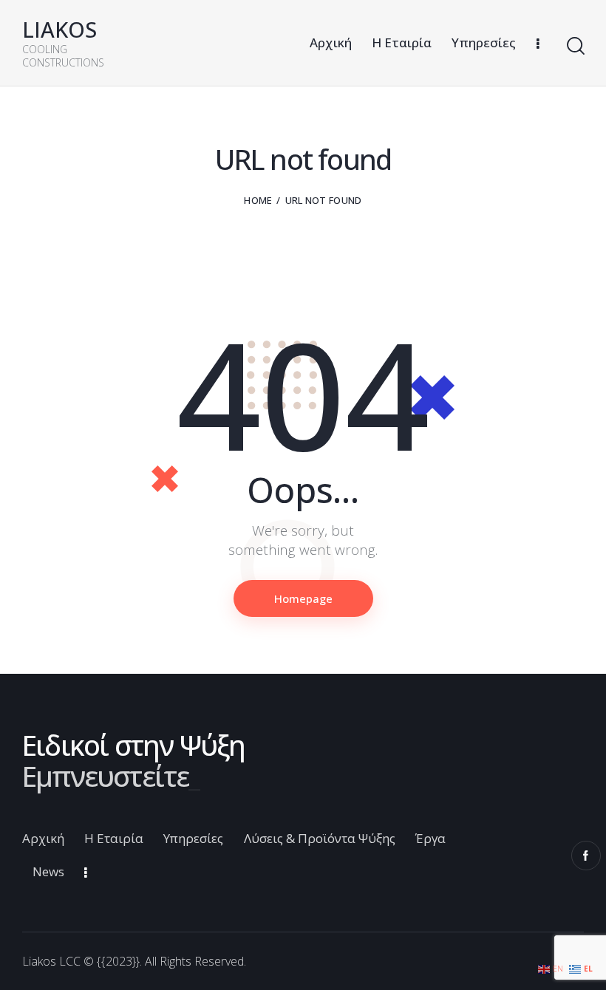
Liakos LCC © (58, 961)
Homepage (303, 598)
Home (258, 200)
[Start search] (574, 46)
